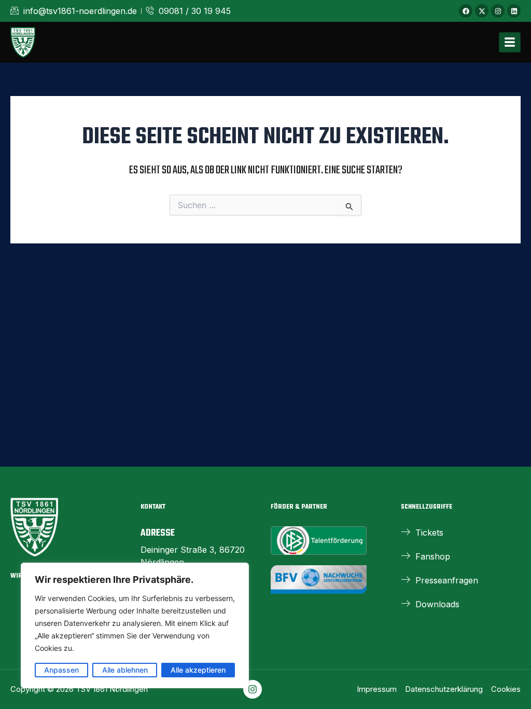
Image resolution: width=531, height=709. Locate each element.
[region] (135, 625)
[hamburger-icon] (510, 42)
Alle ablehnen (125, 669)
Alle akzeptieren (198, 669)
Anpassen (61, 669)
